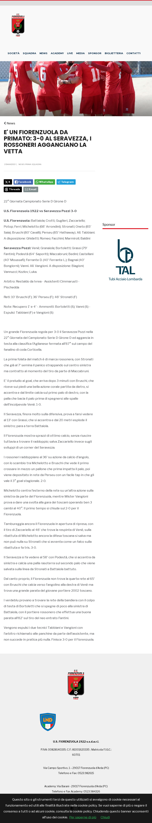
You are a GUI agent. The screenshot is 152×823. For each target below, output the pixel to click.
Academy (57, 53)
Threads (14, 189)
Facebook (24, 181)
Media (80, 53)
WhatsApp (46, 181)
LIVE (70, 53)
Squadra (29, 53)
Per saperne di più (82, 817)
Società (13, 53)
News (43, 53)
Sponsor (94, 53)
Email (32, 189)
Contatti (133, 53)
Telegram (67, 181)
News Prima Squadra (30, 164)
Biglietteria (114, 53)
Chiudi (105, 817)
